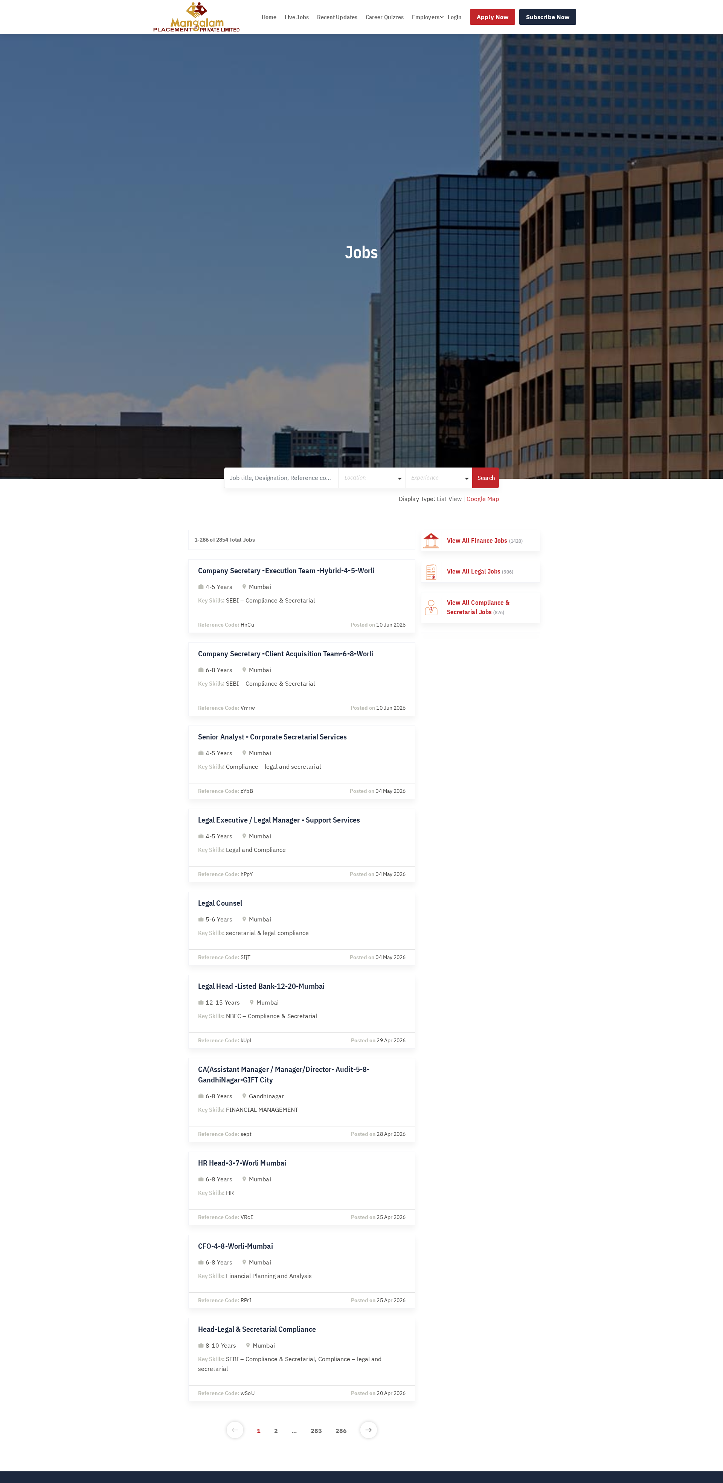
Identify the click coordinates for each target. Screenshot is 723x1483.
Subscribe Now (547, 17)
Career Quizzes (385, 17)
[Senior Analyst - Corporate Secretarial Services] (302, 762)
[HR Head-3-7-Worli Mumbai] (302, 1188)
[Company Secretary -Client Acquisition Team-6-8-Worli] (302, 679)
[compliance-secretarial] (480, 607)
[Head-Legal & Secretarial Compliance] (302, 1359)
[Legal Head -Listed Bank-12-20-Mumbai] (302, 1011)
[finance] (480, 540)
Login (455, 17)
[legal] (480, 571)
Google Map (483, 498)
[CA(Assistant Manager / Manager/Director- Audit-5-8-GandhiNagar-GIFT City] (302, 1100)
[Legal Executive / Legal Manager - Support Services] (302, 845)
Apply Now (492, 17)
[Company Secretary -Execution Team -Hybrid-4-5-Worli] (302, 596)
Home (269, 17)
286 (341, 1430)
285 (316, 1430)
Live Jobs (297, 17)
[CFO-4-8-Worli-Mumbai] (302, 1271)
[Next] (368, 1430)
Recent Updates (337, 17)
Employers (425, 17)
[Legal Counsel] (302, 928)
